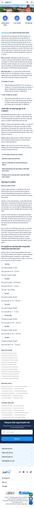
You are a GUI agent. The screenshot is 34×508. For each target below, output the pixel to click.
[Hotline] (27, 2)
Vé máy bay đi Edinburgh (22, 393)
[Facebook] (20, 472)
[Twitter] (31, 472)
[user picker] (32, 2)
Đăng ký (17, 439)
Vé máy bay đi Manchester (20, 391)
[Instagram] (27, 472)
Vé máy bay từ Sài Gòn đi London (9, 355)
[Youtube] (23, 472)
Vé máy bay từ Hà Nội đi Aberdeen (9, 369)
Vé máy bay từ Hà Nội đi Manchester (9, 378)
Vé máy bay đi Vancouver (7, 417)
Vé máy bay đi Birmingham (21, 386)
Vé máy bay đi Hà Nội (19, 405)
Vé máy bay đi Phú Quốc (18, 408)
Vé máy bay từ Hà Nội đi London (9, 353)
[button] (17, 155)
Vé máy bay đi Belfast (6, 397)
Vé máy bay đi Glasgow (6, 388)
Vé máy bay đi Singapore (7, 412)
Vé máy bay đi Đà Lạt (6, 408)
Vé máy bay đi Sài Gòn (6, 410)
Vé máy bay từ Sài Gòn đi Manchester (10, 376)
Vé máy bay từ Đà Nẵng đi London (9, 357)
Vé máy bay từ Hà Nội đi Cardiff (8, 364)
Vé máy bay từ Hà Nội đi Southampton (10, 373)
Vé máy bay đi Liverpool (7, 391)
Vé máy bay (5, 33)
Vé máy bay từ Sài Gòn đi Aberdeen (9, 367)
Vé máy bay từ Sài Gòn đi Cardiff (9, 362)
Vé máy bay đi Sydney (20, 417)
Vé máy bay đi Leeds (19, 388)
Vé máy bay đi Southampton (8, 393)
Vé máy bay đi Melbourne (20, 415)
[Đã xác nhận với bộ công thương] (24, 493)
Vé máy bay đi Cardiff (18, 397)
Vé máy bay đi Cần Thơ (18, 410)
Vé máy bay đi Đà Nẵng (6, 405)
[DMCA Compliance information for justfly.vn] (10, 493)
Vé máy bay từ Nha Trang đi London (9, 360)
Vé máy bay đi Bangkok (6, 415)
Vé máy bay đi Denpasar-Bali (21, 412)
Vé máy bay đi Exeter (6, 395)
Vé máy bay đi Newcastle (7, 386)
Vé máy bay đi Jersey (17, 395)
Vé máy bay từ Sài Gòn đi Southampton (10, 371)
